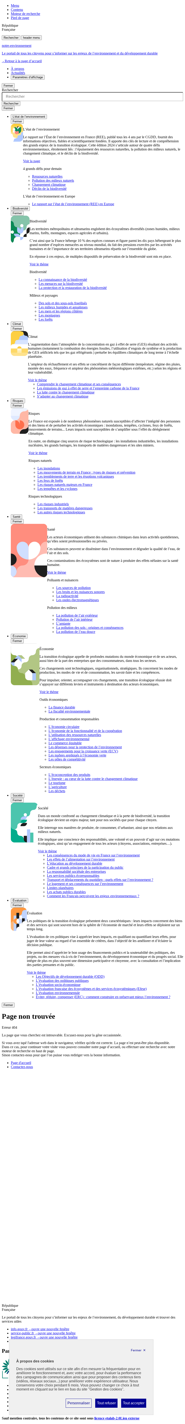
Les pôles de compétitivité (67, 759)
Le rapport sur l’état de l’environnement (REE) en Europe (73, 204)
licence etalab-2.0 (116, 1418)
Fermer (8, 85)
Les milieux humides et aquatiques (63, 307)
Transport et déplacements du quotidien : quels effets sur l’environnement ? (100, 880)
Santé (16, 516)
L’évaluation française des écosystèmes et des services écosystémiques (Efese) (91, 989)
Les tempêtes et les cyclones (57, 489)
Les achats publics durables (66, 892)
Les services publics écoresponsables (73, 876)
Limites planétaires (60, 888)
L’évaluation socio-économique (58, 985)
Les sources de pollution (73, 588)
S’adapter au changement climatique (62, 396)
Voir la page (31, 161)
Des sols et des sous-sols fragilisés (63, 303)
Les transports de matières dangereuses (64, 508)
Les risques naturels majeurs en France (64, 485)
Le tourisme (57, 783)
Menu (15, 5)
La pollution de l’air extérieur (77, 615)
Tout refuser (106, 1404)
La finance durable (62, 707)
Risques (18, 401)
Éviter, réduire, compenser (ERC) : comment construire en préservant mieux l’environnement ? (103, 997)
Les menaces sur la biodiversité (61, 284)
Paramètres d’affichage (28, 77)
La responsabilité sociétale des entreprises (76, 871)
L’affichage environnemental (69, 739)
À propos (17, 69)
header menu (31, 37)
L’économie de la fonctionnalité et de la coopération (85, 731)
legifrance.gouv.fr (44, 1337)
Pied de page (20, 18)
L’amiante (63, 623)
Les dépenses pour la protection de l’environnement (85, 747)
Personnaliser (78, 1404)
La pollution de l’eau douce (75, 632)
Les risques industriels (53, 504)
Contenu (17, 10)
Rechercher (11, 37)
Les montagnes (49, 315)
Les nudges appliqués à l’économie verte (77, 755)
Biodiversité (20, 208)
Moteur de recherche (25, 14)
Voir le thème (39, 264)
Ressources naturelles (47, 176)
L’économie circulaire (64, 727)
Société (18, 795)
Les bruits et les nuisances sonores (80, 592)
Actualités (18, 73)
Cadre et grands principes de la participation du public (85, 867)
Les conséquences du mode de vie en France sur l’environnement (93, 855)
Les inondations (48, 468)
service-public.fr (43, 1333)
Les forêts (46, 319)
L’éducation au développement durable (74, 863)
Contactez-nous (22, 1067)
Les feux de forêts (50, 480)
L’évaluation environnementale (58, 993)
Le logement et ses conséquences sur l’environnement (85, 884)
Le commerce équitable (65, 743)
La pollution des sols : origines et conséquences (89, 628)
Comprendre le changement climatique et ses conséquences (79, 384)
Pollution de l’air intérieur (74, 619)
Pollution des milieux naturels (53, 180)
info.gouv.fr (40, 1329)
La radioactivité (67, 596)
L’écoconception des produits (69, 775)
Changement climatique (49, 184)
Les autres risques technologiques (61, 512)
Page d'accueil (21, 1063)
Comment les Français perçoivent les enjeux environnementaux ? (93, 896)
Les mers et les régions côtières (61, 311)
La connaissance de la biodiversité (63, 279)
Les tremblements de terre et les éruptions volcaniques (75, 476)
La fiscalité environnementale (69, 711)
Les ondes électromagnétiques (77, 600)
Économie (19, 636)
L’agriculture (58, 787)
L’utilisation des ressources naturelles (75, 735)
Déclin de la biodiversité (49, 189)
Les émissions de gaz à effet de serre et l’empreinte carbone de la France (88, 388)
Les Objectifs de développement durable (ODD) (70, 976)
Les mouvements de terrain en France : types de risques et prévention (86, 472)
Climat (17, 324)
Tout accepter (133, 1404)
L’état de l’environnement (29, 116)
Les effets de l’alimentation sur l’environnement (81, 859)
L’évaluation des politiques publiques (62, 981)
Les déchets (57, 791)
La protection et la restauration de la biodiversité (73, 288)
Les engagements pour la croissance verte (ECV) (83, 751)
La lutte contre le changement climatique (66, 392)
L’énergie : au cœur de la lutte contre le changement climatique (93, 779)
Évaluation (19, 900)
